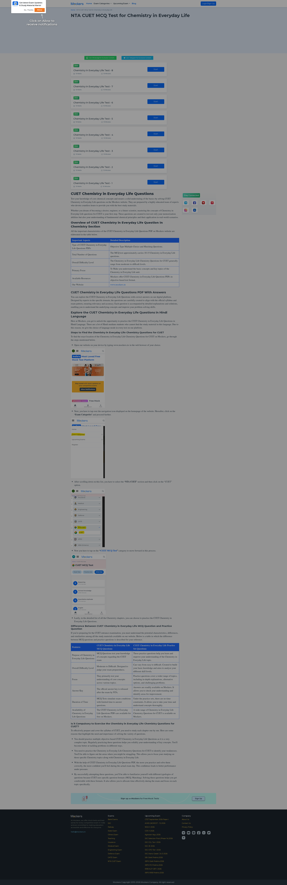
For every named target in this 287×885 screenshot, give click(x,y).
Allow (39, 10)
